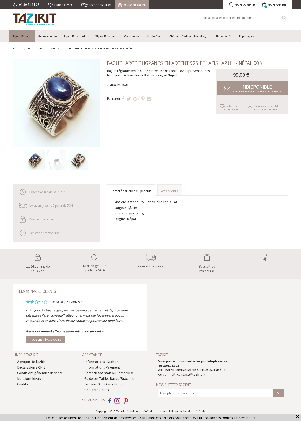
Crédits (22, 384)
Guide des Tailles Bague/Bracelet (109, 378)
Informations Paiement (102, 367)
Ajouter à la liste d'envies (231, 107)
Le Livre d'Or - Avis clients (103, 384)
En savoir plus (119, 85)
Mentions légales (30, 378)
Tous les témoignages (45, 339)
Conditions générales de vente (40, 373)
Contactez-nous (96, 390)
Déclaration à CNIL (31, 367)
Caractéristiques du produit (131, 191)
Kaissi (60, 302)
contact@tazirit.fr (191, 374)
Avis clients (169, 191)
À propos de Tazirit (31, 361)
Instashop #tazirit (134, 5)
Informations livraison (101, 361)
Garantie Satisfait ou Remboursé (109, 373)
